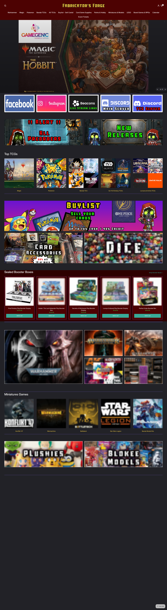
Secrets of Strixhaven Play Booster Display (83, 309)
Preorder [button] (83, 64)
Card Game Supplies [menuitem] (84, 13)
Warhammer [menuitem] (12, 13)
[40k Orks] (83, 56)
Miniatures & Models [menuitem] (116, 13)
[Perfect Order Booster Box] (147, 291)
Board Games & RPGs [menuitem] (142, 13)
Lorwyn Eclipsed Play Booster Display (115, 308)
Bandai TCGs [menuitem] (41, 13)
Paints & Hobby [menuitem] (100, 13)
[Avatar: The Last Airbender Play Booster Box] (51, 291)
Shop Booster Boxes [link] (155, 272)
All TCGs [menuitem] (52, 13)
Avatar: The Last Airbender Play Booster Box (51, 309)
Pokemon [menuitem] (30, 13)
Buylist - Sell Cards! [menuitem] (65, 13)
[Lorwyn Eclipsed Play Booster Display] (115, 291)
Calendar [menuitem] (155, 13)
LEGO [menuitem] (129, 13)
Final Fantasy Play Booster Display (19, 308)
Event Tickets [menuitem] (83, 17)
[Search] (5, 6)
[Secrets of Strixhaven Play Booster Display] (83, 291)
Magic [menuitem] (21, 13)
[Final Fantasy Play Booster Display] (19, 291)
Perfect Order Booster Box (147, 308)
